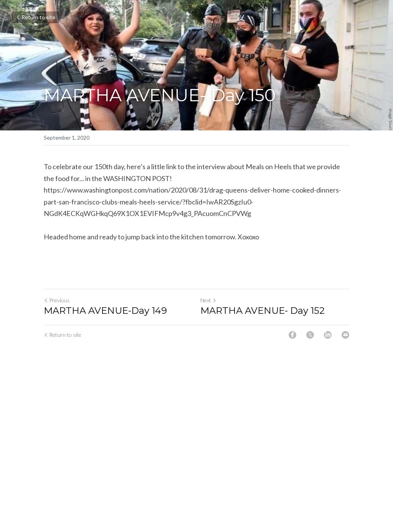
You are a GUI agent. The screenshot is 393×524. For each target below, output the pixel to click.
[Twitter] (310, 335)
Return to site (38, 17)
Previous (59, 300)
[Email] (345, 335)
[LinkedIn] (328, 335)
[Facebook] (292, 335)
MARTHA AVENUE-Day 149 (105, 310)
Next (205, 300)
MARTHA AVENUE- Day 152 (262, 310)
